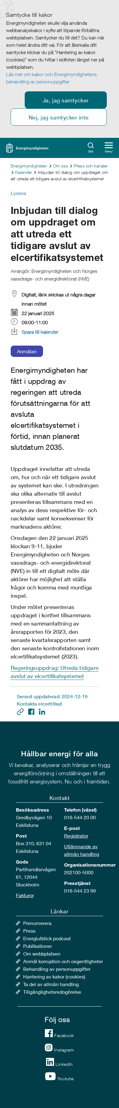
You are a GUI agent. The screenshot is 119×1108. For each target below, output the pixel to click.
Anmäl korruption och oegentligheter (63, 961)
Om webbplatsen (41, 953)
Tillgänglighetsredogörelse (52, 992)
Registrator (76, 835)
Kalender (23, 172)
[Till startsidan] (27, 147)
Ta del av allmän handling (51, 984)
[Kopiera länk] (21, 711)
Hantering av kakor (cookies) (54, 976)
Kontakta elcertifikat (39, 703)
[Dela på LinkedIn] (42, 711)
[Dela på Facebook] (32, 711)
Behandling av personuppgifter (56, 969)
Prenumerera (37, 923)
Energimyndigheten (29, 165)
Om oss (60, 165)
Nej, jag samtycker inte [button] (59, 117)
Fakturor (25, 895)
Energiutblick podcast (47, 938)
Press (29, 931)
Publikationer (37, 946)
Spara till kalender (40, 332)
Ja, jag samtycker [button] (66, 100)
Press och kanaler (90, 165)
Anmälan (27, 351)
